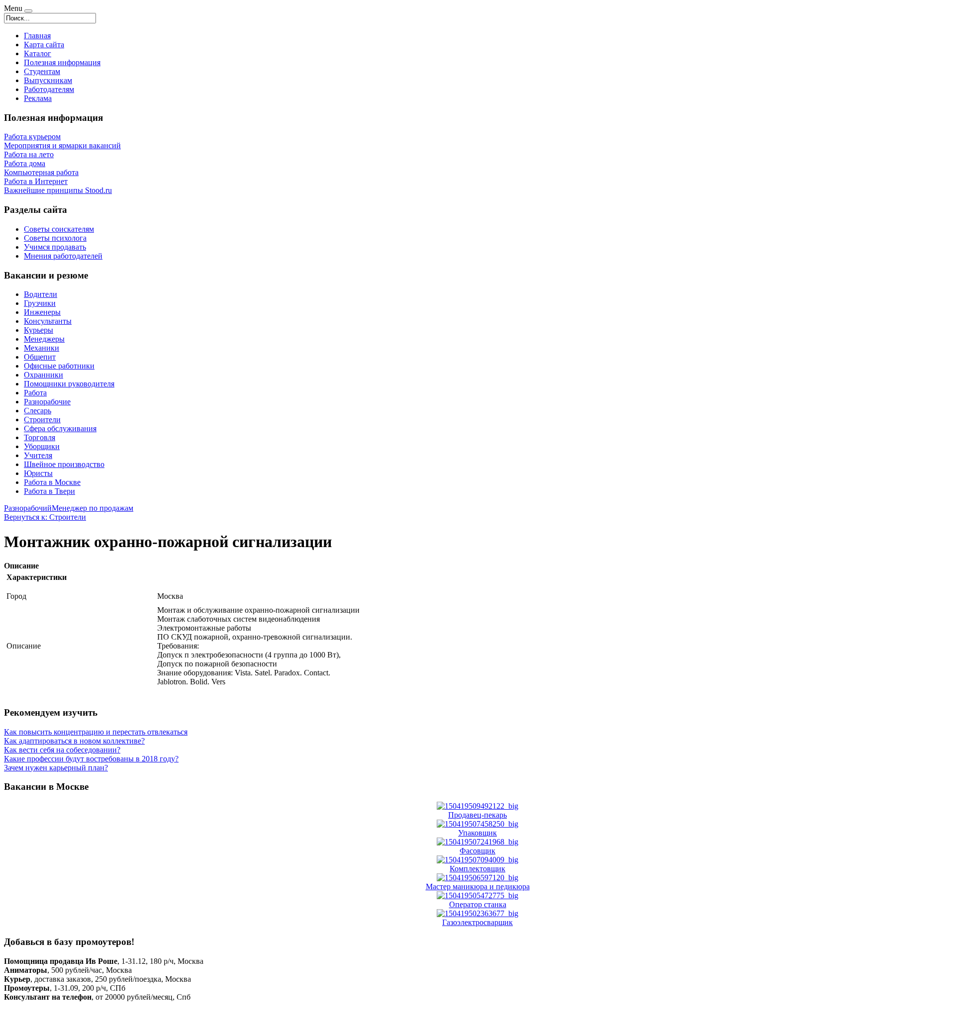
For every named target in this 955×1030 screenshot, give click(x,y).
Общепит (40, 357)
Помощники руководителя (69, 383)
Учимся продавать (55, 247)
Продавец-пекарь (477, 815)
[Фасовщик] (477, 842)
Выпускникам (48, 80)
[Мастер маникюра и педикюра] (477, 877)
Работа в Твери (49, 491)
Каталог (37, 53)
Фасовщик (477, 850)
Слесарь (37, 410)
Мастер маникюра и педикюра (478, 886)
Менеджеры (44, 339)
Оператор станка (477, 904)
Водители (40, 294)
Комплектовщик (477, 868)
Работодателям (49, 89)
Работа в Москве (52, 482)
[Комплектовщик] (477, 859)
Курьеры (38, 330)
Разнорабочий (28, 508)
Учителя (38, 455)
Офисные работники (59, 366)
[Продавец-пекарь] (477, 806)
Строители (42, 419)
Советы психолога (55, 238)
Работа (35, 392)
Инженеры (42, 312)
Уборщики (42, 446)
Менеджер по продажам (92, 508)
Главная (37, 35)
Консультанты (48, 321)
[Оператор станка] (477, 895)
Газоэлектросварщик (477, 922)
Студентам (42, 71)
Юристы (38, 473)
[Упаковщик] (477, 824)
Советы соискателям (59, 229)
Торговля (39, 437)
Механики (41, 348)
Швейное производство (64, 464)
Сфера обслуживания (60, 428)
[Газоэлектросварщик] (477, 913)
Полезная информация (62, 62)
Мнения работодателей (63, 256)
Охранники (43, 375)
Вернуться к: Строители (45, 517)
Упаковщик (477, 833)
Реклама (38, 98)
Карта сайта (44, 44)
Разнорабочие (47, 401)
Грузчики (40, 303)
